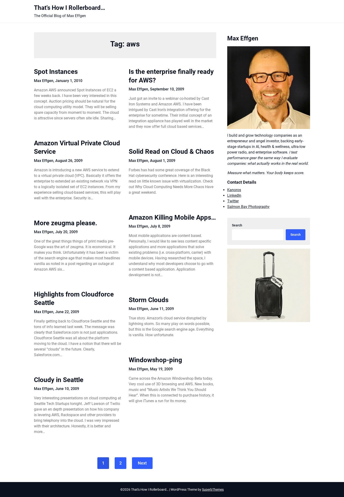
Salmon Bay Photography (248, 206)
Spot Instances (56, 71)
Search (237, 225)
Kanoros (234, 190)
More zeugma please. (65, 223)
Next (142, 463)
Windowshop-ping (155, 360)
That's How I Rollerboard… (69, 7)
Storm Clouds (148, 300)
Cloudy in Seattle (58, 380)
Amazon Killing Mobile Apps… (172, 217)
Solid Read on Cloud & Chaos (171, 151)
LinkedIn (234, 195)
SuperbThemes (213, 489)
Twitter (233, 201)
